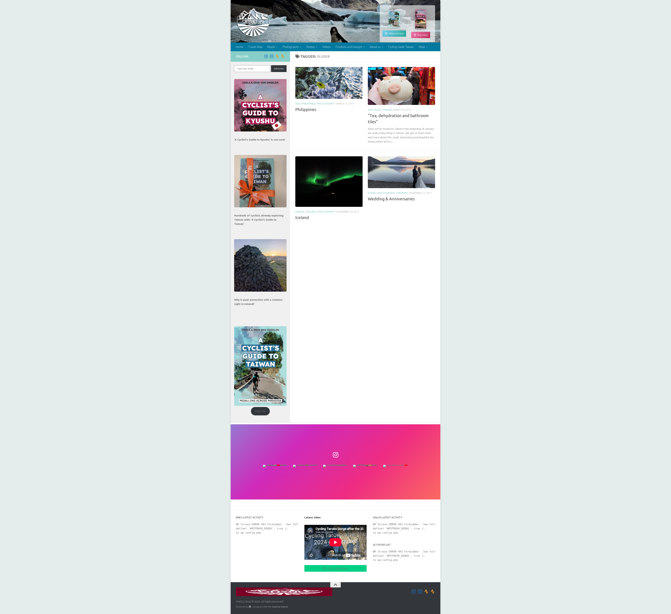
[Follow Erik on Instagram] (266, 56)
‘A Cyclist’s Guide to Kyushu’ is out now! (259, 139)
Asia (297, 103)
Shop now (260, 411)
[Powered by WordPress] (250, 607)
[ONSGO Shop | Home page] (253, 22)
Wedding (402, 193)
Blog (378, 109)
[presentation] (260, 105)
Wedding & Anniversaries (391, 199)
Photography (290, 46)
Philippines (308, 103)
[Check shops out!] (394, 19)
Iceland (311, 211)
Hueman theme (280, 606)
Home (239, 46)
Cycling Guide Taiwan (401, 46)
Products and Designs (349, 46)
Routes (310, 46)
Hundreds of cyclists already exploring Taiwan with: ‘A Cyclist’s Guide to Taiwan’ (258, 219)
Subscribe (279, 68)
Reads (271, 46)
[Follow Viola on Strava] (283, 56)
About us (375, 46)
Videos (326, 46)
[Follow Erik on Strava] (277, 56)
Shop (422, 46)
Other (372, 193)
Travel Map (255, 46)
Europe (299, 211)
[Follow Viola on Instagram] (271, 56)
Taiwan (387, 109)
